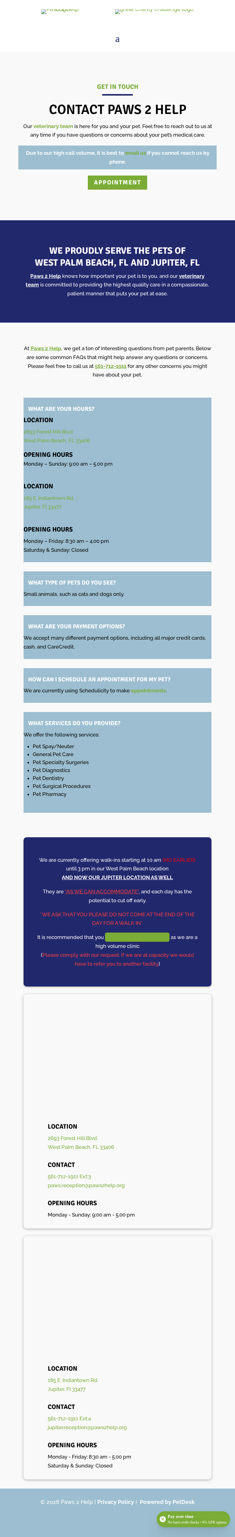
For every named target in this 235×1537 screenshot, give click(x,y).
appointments (148, 690)
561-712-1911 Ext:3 (69, 1176)
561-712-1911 (110, 366)
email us (135, 153)
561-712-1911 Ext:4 (69, 1418)
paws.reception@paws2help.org (86, 1185)
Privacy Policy (115, 1502)
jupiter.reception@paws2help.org (87, 1427)
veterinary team (53, 126)
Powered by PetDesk (167, 1502)
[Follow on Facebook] (117, 1520)
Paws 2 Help (45, 276)
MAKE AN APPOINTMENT (137, 937)
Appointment (117, 182)
